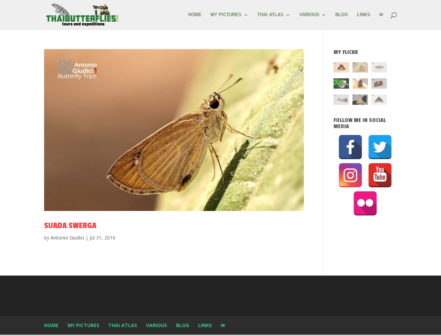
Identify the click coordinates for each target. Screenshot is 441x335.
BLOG (341, 14)
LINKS (363, 14)
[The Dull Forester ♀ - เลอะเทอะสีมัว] (360, 68)
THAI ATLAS (270, 14)
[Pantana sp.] (341, 100)
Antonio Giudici (67, 237)
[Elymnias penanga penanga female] (341, 84)
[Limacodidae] (341, 68)
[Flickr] (365, 203)
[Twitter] (380, 147)
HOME (195, 14)
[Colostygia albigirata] (379, 100)
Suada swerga (70, 226)
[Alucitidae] (379, 68)
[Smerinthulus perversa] (360, 100)
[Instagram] (350, 175)
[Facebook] (350, 147)
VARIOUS (309, 14)
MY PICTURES (226, 14)
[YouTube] (380, 175)
